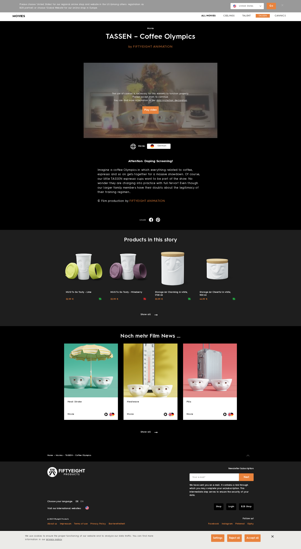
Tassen (262, 16)
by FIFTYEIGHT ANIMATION (150, 46)
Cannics (280, 16)
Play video (150, 110)
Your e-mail (198, 477)
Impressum (65, 524)
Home (50, 455)
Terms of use (81, 524)
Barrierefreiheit (117, 524)
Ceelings (229, 16)
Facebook (213, 524)
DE (77, 502)
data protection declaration (171, 100)
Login (231, 507)
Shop (218, 507)
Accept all (252, 538)
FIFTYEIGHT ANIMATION (147, 201)
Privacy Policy (98, 524)
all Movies (208, 16)
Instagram (227, 524)
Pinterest (240, 524)
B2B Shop (246, 507)
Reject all (234, 538)
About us (52, 524)
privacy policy (54, 539)
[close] (272, 536)
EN (81, 502)
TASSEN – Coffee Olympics (78, 455)
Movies (59, 455)
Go (271, 6)
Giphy (250, 524)
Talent (246, 16)
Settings (217, 538)
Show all (146, 314)
